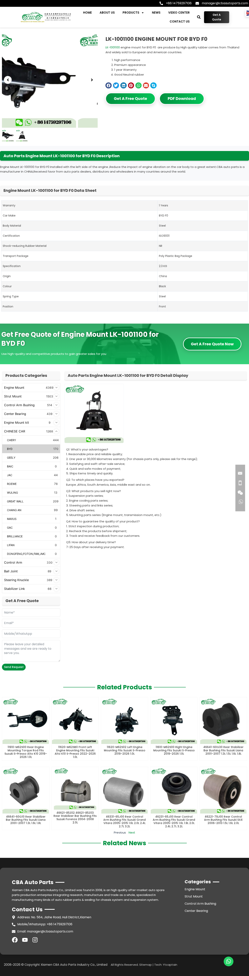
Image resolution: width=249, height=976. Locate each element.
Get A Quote (216, 17)
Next (132, 832)
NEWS (156, 12)
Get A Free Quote (130, 98)
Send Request (14, 667)
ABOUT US (107, 12)
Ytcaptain (170, 965)
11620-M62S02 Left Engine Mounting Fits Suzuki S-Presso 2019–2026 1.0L (124, 750)
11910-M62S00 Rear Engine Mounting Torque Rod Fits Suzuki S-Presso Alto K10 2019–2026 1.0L (25, 752)
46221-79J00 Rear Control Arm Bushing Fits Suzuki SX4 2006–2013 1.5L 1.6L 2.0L (223, 820)
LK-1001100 (112, 47)
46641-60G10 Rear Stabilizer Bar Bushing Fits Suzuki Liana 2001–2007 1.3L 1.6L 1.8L (26, 820)
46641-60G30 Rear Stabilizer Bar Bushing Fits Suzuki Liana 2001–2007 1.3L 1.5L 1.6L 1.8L (223, 750)
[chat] (228, 961)
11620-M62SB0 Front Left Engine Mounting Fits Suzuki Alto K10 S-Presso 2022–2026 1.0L (75, 752)
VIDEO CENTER (179, 12)
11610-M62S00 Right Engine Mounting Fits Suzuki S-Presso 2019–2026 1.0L (174, 750)
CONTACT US (180, 21)
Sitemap (145, 965)
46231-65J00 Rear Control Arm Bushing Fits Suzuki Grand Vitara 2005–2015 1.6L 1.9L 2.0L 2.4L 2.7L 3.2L (174, 821)
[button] (199, 17)
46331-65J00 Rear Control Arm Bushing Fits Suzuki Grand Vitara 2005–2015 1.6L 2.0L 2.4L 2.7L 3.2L (124, 821)
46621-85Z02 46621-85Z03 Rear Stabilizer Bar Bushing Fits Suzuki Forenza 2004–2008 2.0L (75, 817)
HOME (87, 12)
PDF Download (182, 98)
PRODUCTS (131, 12)
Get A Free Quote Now (212, 344)
